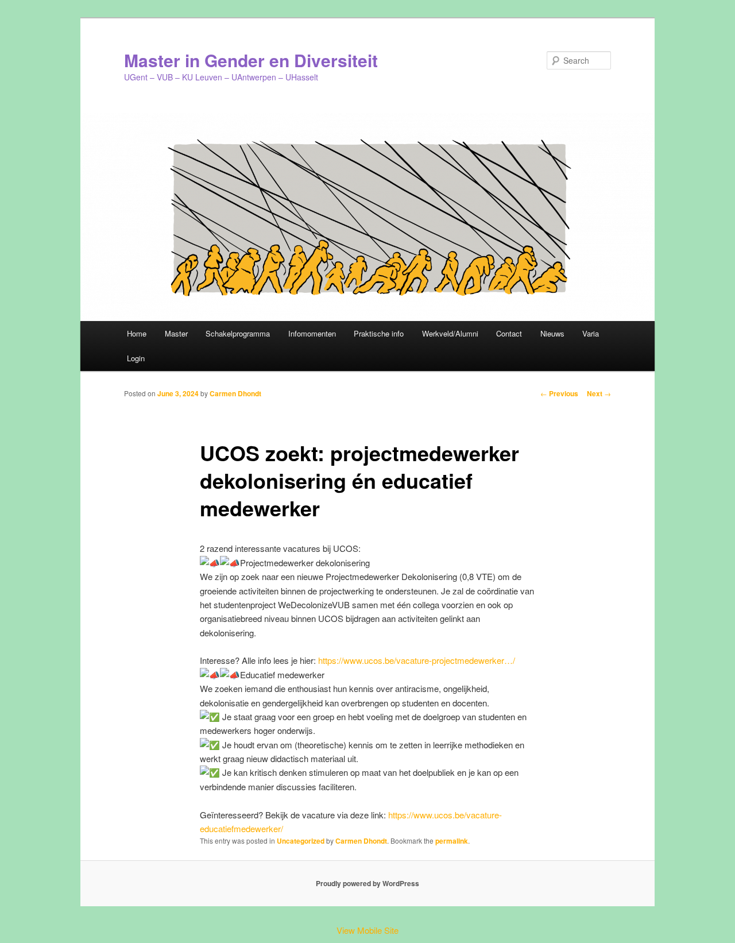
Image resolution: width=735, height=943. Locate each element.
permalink (451, 841)
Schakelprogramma (238, 333)
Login (136, 358)
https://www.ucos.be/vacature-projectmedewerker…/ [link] (416, 660)
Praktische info (379, 333)
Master (176, 333)
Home (136, 333)
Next (599, 393)
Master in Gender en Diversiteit (251, 60)
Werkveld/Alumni (450, 333)
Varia (590, 333)
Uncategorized (300, 841)
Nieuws (552, 333)
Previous (559, 393)
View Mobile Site (367, 930)
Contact (509, 333)
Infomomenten (312, 333)
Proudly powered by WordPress (367, 883)
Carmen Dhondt (235, 393)
